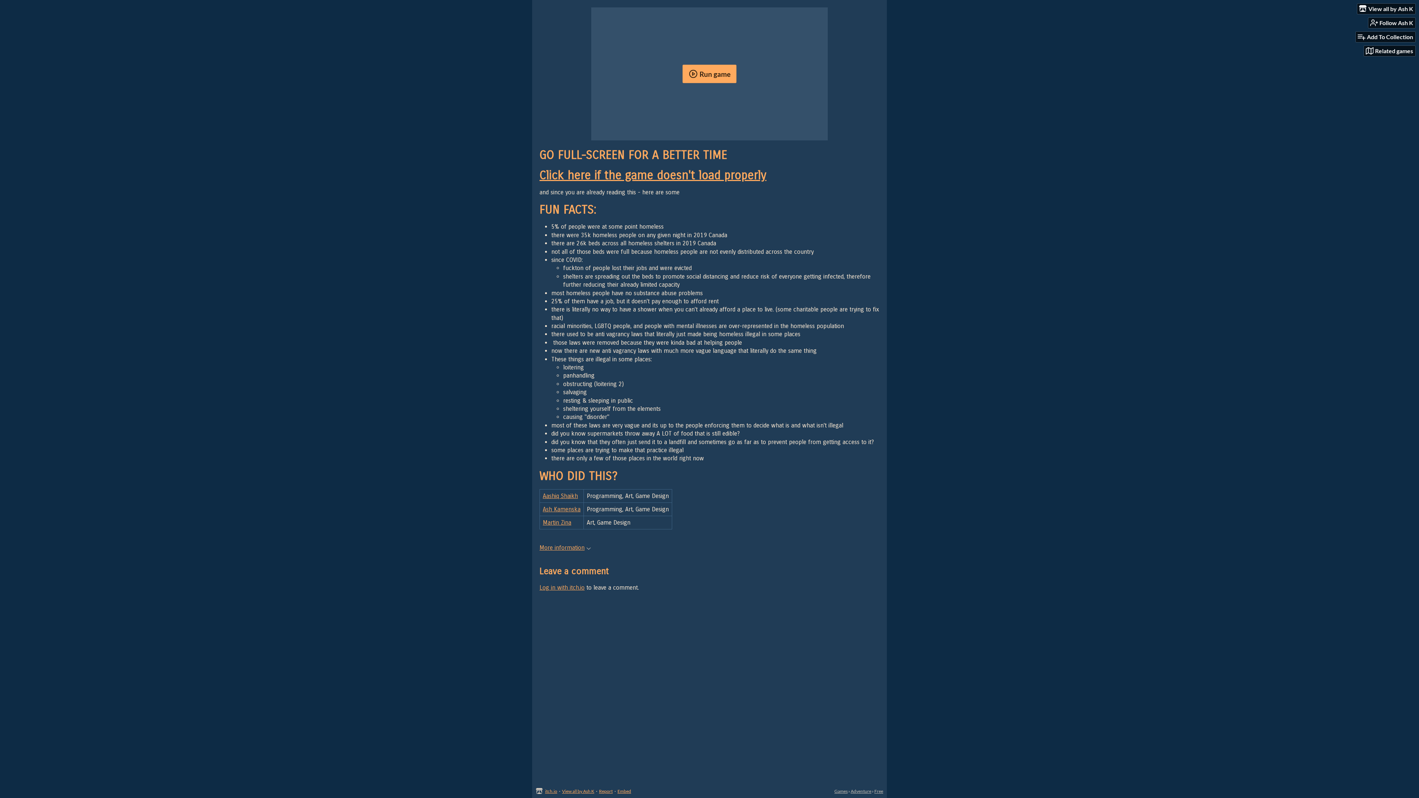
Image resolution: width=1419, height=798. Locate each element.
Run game (715, 74)
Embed (624, 791)
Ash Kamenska (562, 509)
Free (878, 791)
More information (562, 547)
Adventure (861, 791)
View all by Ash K (578, 791)
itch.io (551, 791)
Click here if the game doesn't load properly (653, 175)
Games (841, 791)
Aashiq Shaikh (560, 495)
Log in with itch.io (562, 587)
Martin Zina (557, 522)
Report (606, 791)
